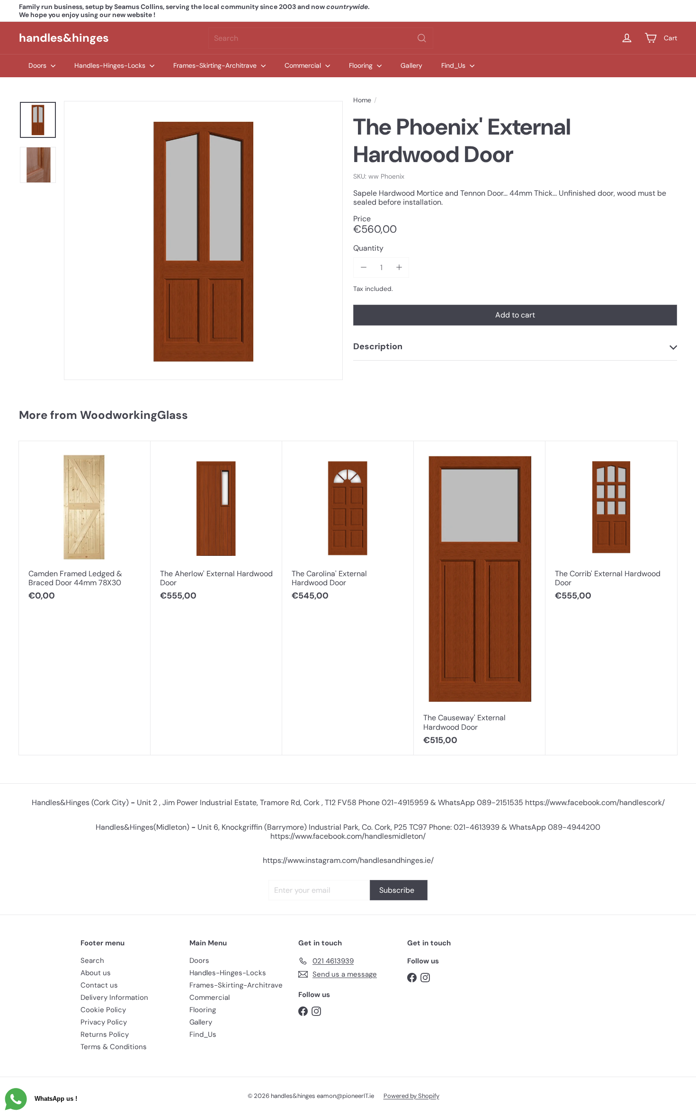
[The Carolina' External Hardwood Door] (348, 526)
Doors (38, 65)
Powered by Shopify (411, 1096)
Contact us (99, 985)
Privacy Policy (103, 1022)
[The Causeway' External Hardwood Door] (479, 598)
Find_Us (454, 65)
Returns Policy (104, 1034)
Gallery (411, 65)
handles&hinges (64, 37)
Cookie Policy (103, 1010)
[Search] (421, 38)
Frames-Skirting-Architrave (216, 65)
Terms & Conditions (113, 1047)
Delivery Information (114, 997)
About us (95, 973)
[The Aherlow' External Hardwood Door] (216, 526)
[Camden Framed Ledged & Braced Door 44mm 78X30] (85, 526)
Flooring (362, 65)
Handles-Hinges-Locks (110, 65)
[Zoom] (203, 240)
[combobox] (320, 38)
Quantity (368, 248)
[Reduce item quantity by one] (363, 267)
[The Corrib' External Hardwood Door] (611, 526)
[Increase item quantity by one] (399, 267)
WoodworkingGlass (134, 415)
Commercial (304, 65)
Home (362, 100)
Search (92, 960)
